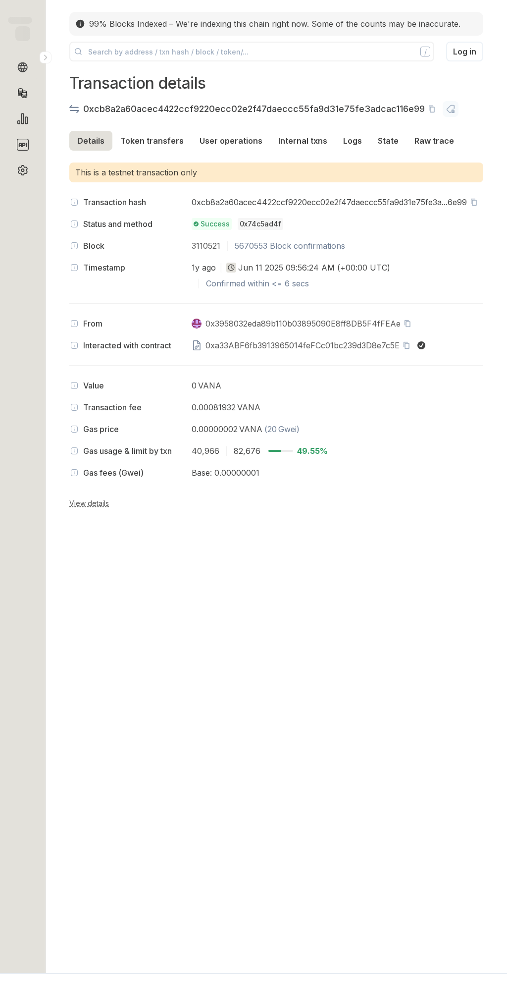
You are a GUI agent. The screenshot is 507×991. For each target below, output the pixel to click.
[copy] (434, 109)
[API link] (23, 145)
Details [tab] (90, 141)
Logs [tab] (352, 141)
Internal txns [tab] (302, 141)
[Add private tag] (450, 109)
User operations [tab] (231, 141)
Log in (464, 51)
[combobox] (231, 268)
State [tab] (388, 141)
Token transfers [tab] (152, 141)
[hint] (74, 202)
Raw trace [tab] (434, 141)
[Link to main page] (22, 33)
